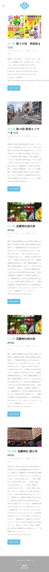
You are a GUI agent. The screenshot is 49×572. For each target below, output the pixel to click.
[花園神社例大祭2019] (24, 212)
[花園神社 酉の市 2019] (24, 437)
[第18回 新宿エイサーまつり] (24, 113)
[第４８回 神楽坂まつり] (24, 27)
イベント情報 (25, 51)
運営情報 (24, 565)
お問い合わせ (24, 568)
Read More (14, 88)
